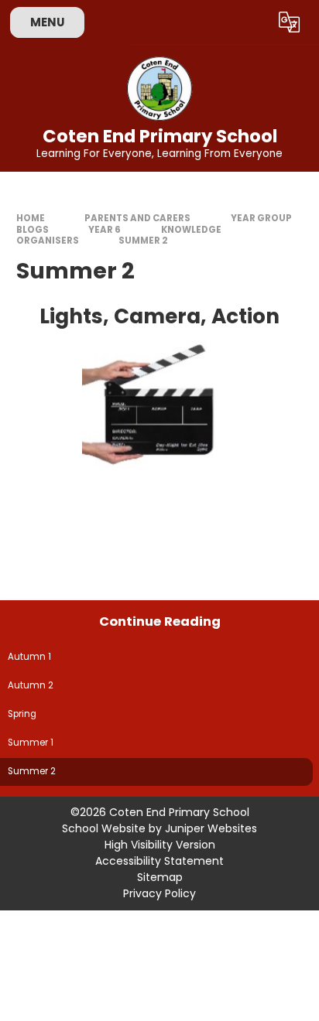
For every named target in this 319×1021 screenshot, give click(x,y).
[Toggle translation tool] (289, 22)
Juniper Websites (211, 828)
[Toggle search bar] (251, 22)
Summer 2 (143, 240)
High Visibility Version (160, 844)
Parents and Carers (137, 218)
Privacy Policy (159, 893)
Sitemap (160, 877)
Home (30, 218)
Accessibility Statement (159, 861)
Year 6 (104, 230)
